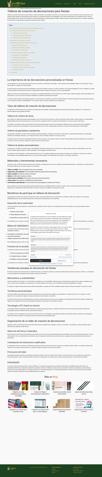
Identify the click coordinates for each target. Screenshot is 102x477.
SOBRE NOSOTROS (89, 3)
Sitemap (53, 472)
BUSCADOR (58, 3)
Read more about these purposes (65, 256)
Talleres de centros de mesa (20, 33)
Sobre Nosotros (55, 470)
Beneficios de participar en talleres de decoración (24, 43)
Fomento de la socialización (20, 50)
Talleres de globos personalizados (22, 38)
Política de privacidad (52, 263)
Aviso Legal (60, 263)
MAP (75, 3)
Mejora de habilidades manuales (21, 47)
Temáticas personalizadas (20, 57)
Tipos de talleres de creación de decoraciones (23, 30)
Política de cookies (43, 263)
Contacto (54, 469)
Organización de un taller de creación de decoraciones (25, 62)
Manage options (62, 260)
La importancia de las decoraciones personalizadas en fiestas (27, 28)
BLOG (80, 3)
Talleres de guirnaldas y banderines (22, 35)
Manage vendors (33, 256)
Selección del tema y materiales (21, 65)
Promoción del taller (18, 69)
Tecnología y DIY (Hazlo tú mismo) (22, 60)
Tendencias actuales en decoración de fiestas (23, 52)
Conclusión (14, 72)
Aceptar (40, 260)
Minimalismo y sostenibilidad (20, 55)
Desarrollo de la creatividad (20, 45)
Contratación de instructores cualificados (23, 67)
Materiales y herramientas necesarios (21, 40)
